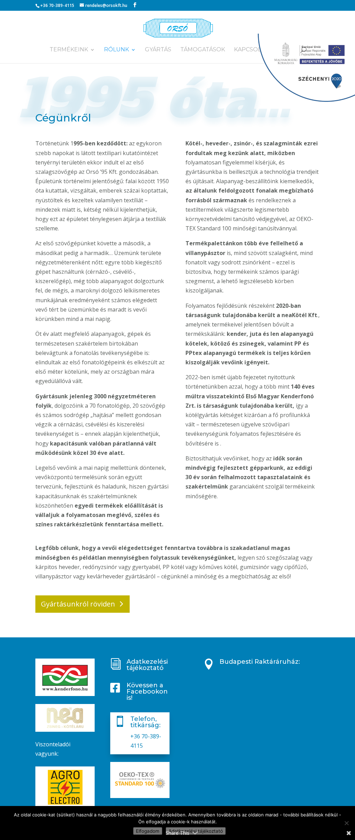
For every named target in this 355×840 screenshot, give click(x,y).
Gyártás (158, 50)
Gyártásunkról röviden (78, 604)
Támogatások (202, 50)
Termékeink (69, 50)
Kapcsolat (251, 50)
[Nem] (346, 823)
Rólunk (116, 50)
